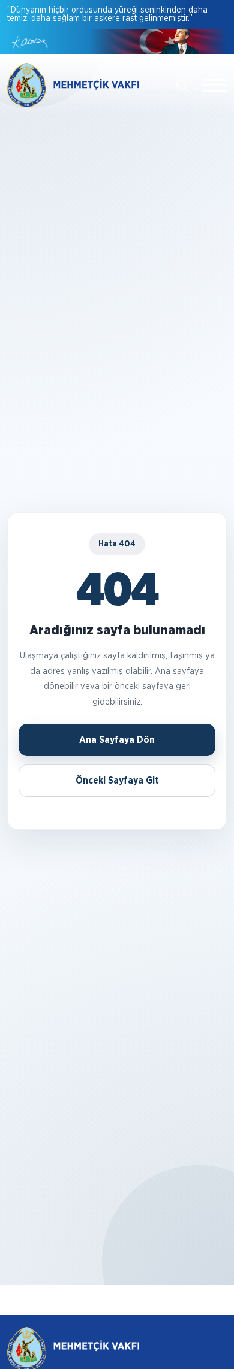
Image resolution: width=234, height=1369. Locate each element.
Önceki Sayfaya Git (117, 780)
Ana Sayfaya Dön (117, 740)
